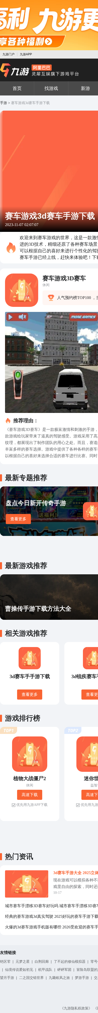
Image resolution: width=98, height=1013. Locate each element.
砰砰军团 (64, 970)
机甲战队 (45, 970)
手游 (3, 103)
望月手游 (7, 978)
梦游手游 (82, 978)
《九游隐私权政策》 (76, 1008)
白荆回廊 (42, 961)
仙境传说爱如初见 (19, 970)
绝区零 (5, 961)
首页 (17, 88)
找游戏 (51, 88)
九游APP (26, 54)
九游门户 (9, 54)
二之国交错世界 (31, 978)
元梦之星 (23, 961)
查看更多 (18, 519)
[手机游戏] (39, 70)
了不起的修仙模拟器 (69, 961)
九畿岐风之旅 (59, 978)
